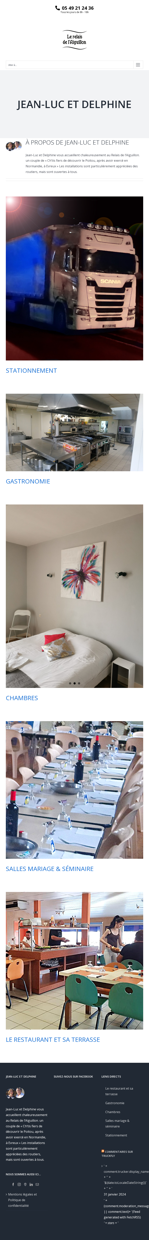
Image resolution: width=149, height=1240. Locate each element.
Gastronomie (28, 481)
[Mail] (37, 1184)
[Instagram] (19, 1184)
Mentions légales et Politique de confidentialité (22, 1200)
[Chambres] (74, 596)
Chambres (22, 698)
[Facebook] (13, 1184)
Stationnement (31, 370)
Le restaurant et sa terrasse (53, 1039)
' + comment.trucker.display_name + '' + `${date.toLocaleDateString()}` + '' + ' (122, 1177)
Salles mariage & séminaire (50, 868)
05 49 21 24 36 (78, 8)
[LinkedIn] (31, 1184)
